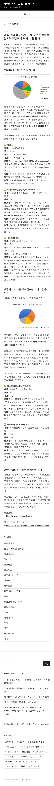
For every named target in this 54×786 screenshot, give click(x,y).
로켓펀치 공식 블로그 (19, 4)
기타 (6, 639)
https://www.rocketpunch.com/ (19, 516)
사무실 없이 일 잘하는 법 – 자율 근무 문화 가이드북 (26, 697)
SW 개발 (8, 559)
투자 (6, 623)
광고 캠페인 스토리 (12, 591)
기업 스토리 (9, 554)
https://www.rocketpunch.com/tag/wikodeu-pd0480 (27, 525)
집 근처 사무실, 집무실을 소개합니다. (20, 702)
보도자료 (8, 570)
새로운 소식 (9, 633)
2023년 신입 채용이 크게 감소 (17, 44)
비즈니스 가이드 (11, 575)
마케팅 (7, 580)
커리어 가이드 (10, 617)
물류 (6, 612)
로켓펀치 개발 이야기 (13, 602)
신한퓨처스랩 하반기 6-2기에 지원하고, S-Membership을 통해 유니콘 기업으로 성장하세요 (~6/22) (25, 710)
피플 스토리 (9, 607)
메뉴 (28, 14)
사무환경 (8, 586)
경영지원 (8, 564)
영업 (6, 596)
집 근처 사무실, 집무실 (14, 548)
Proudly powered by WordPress (17, 780)
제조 (6, 628)
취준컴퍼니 (9, 543)
